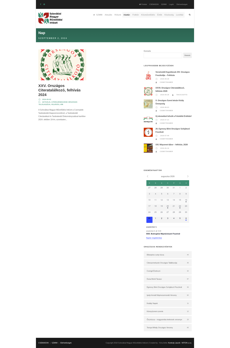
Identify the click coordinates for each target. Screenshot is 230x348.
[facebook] (40, 4)
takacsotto (181, 95)
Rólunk (118, 15)
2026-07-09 (164, 136)
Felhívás (55, 104)
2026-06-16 (164, 148)
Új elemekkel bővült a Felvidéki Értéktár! (173, 116)
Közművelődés (148, 15)
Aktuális (108, 15)
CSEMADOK (154, 4)
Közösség (169, 15)
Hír (61, 104)
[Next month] (188, 176)
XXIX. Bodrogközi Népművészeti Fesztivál (163, 233)
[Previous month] (147, 176)
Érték (159, 15)
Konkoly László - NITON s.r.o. (180, 343)
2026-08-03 (164, 107)
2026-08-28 (164, 79)
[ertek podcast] (44, 4)
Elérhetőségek (182, 4)
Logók (171, 4)
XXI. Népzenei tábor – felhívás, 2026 (171, 145)
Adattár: (127, 15)
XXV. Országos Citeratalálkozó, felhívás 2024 (59, 90)
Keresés (147, 51)
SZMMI (164, 4)
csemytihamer (166, 82)
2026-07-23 (164, 120)
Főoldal (144, 4)
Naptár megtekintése (154, 238)
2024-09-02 (46, 99)
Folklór (135, 15)
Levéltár (179, 15)
